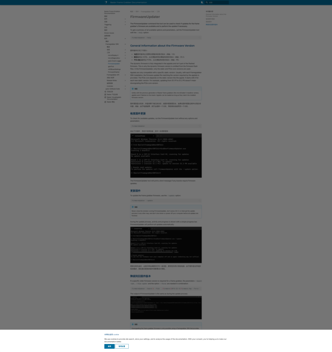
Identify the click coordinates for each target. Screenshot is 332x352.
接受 (109, 346)
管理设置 (122, 346)
